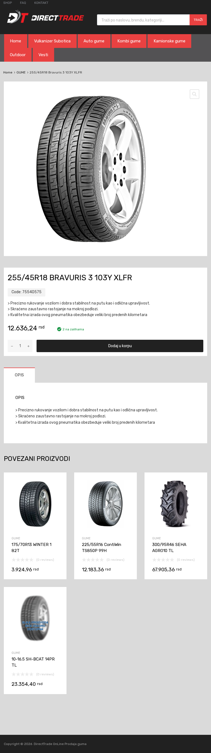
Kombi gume (129, 41)
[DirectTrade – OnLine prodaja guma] (44, 22)
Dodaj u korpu (120, 346)
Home (15, 41)
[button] (194, 94)
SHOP (7, 3)
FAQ (23, 3)
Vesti (43, 54)
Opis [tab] (19, 375)
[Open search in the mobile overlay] (152, 19)
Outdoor (18, 54)
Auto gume (94, 41)
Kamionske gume (169, 41)
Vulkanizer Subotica (52, 41)
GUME (21, 72)
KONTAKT (41, 3)
